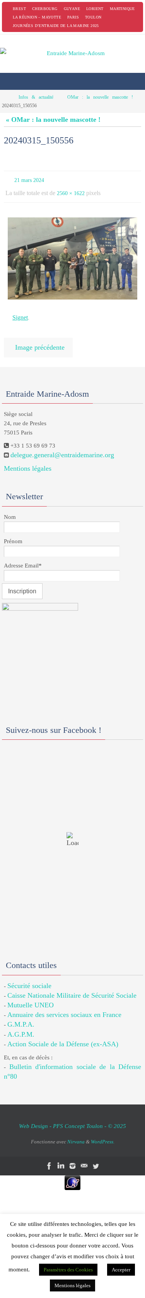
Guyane (72, 9)
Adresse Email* (23, 558)
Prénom (13, 533)
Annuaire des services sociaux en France (64, 1007)
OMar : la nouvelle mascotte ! (100, 97)
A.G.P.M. (20, 1026)
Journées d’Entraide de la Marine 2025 (56, 26)
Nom (10, 509)
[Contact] (84, 1158)
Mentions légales (27, 461)
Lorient (95, 9)
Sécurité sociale (29, 978)
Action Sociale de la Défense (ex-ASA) (62, 1036)
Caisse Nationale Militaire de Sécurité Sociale (71, 988)
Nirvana (76, 1134)
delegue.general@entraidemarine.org (62, 447)
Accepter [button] (121, 1270)
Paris (73, 17)
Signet (20, 313)
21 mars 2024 (29, 179)
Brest (19, 9)
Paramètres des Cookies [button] (68, 1270)
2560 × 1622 (71, 191)
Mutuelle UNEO (30, 997)
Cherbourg (45, 9)
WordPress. (102, 1134)
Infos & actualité (36, 97)
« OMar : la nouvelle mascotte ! (53, 119)
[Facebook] (49, 1158)
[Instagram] (73, 1158)
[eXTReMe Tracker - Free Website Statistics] (72, 1175)
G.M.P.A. (20, 1017)
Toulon (93, 17)
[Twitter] (96, 1158)
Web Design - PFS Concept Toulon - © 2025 (72, 1119)
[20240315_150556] (72, 255)
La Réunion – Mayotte (37, 17)
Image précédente (40, 341)
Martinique (122, 9)
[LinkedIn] (61, 1158)
